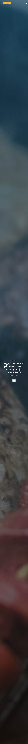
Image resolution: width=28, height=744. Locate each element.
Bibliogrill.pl (6, 3)
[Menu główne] (25, 3)
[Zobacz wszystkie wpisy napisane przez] (14, 380)
